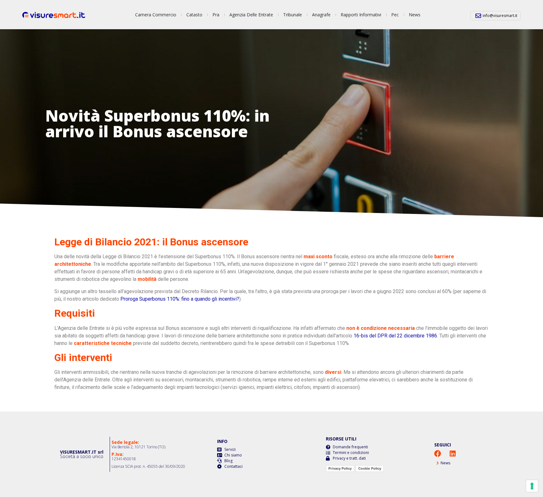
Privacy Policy (340, 468)
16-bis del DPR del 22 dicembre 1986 (395, 336)
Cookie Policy (369, 468)
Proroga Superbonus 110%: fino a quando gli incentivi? (179, 299)
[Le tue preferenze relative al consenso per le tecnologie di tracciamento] (532, 486)
